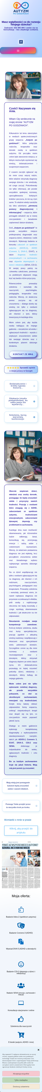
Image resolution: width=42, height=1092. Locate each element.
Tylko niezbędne (21, 1080)
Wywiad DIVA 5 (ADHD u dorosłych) (21, 949)
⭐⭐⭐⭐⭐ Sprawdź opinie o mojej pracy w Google (21, 369)
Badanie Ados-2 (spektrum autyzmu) (21, 917)
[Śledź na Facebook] (21, 42)
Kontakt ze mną (23, 354)
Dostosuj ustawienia (21, 1086)
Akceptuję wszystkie (21, 1073)
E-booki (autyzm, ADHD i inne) (21, 1042)
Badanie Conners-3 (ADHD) (21, 933)
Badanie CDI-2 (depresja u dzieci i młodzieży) (21, 972)
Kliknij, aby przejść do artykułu (21, 830)
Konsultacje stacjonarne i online (21, 1010)
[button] (38, 1050)
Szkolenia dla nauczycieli (21, 1026)
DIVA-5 (24, 251)
